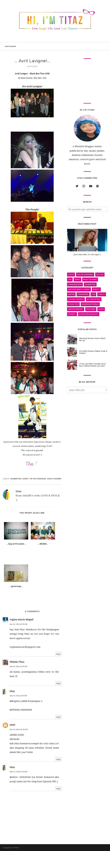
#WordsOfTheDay (90, 304)
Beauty (96, 289)
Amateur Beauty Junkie (79, 289)
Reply (58, 654)
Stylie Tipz (73, 304)
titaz (12, 691)
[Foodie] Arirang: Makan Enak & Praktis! (93, 352)
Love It (101, 294)
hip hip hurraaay (38, 479)
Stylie (71, 274)
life (70, 279)
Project (72, 314)
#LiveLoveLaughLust (88, 314)
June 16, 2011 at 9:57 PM (18, 696)
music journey (54, 479)
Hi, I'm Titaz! (14, 848)
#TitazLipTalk (93, 299)
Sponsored (83, 294)
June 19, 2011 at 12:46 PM (19, 729)
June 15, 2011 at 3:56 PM (18, 666)
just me (99, 274)
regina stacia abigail (21, 619)
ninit (12, 724)
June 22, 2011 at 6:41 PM (18, 772)
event (26, 479)
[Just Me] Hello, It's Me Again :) (87, 254)
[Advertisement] (87, 81)
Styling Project (76, 299)
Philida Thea (17, 661)
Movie (101, 309)
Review (71, 294)
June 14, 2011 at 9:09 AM (18, 624)
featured (90, 309)
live (93, 294)
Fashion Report (75, 309)
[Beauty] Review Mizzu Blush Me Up (92, 339)
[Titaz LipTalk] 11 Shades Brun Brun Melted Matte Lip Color (92, 365)
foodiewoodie (75, 284)
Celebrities (16, 479)
